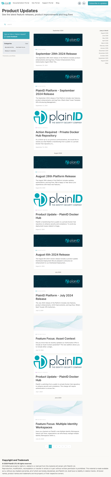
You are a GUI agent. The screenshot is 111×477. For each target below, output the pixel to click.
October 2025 (104, 55)
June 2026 (105, 35)
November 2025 (103, 53)
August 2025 (104, 60)
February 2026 (104, 45)
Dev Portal (36, 3)
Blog (57, 3)
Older (106, 63)
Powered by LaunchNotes (9, 55)
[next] (69, 446)
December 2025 (103, 50)
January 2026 (104, 48)
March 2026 (104, 43)
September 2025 (103, 58)
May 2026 (105, 38)
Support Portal (47, 3)
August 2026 (104, 33)
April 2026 (105, 40)
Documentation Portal (21, 3)
